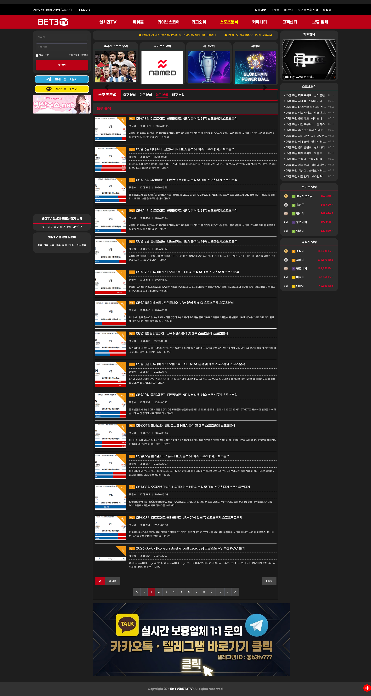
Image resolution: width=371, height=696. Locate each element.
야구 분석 (146, 95)
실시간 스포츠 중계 (115, 45)
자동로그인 (43, 55)
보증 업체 (320, 22)
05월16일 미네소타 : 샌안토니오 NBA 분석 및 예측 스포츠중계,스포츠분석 (182, 149)
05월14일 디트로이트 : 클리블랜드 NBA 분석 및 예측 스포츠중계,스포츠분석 (183, 211)
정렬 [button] (269, 581)
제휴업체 (309, 34)
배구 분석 (178, 95)
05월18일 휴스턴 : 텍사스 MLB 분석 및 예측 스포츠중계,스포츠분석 (326, 129)
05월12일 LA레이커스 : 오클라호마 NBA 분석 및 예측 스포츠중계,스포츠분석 (184, 272)
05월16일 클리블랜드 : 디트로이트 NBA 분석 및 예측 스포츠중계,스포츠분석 (183, 180)
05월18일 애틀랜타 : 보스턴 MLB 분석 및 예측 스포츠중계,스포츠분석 (327, 176)
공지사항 (260, 10)
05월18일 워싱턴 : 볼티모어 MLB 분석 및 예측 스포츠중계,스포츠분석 (327, 170)
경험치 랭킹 (309, 241)
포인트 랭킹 (309, 186)
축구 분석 (129, 95)
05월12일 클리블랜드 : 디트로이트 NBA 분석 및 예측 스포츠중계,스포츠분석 (183, 241)
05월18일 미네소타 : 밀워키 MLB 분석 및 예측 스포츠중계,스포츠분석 (327, 141)
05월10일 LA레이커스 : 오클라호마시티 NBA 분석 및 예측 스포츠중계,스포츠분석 (187, 364)
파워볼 (138, 22)
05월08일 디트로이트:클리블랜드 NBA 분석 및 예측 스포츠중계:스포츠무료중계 (186, 518)
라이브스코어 (168, 22)
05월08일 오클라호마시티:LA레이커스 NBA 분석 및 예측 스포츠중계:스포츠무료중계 (190, 487)
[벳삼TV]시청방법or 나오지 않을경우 (231, 35)
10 (219, 591)
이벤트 (275, 10)
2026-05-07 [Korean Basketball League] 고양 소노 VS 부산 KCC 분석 (187, 548)
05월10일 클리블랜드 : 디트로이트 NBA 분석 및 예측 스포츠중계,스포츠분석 (183, 395)
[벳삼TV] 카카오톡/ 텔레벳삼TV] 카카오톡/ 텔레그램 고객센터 (161, 35)
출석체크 (328, 10)
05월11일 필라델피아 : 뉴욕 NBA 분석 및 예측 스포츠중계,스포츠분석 (179, 333)
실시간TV (108, 22)
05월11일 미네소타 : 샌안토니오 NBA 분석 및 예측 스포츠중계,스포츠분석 (182, 303)
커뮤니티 (259, 22)
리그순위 (198, 22)
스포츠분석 (229, 22)
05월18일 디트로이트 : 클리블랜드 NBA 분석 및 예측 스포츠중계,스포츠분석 (183, 118)
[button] (100, 581)
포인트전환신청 (308, 10)
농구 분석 (162, 95)
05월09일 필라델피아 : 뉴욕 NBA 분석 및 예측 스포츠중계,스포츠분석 (179, 456)
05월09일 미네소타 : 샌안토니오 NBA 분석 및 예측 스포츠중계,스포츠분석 (182, 425)
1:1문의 (288, 10)
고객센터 (290, 22)
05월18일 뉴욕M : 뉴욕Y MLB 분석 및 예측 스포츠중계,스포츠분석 (325, 158)
